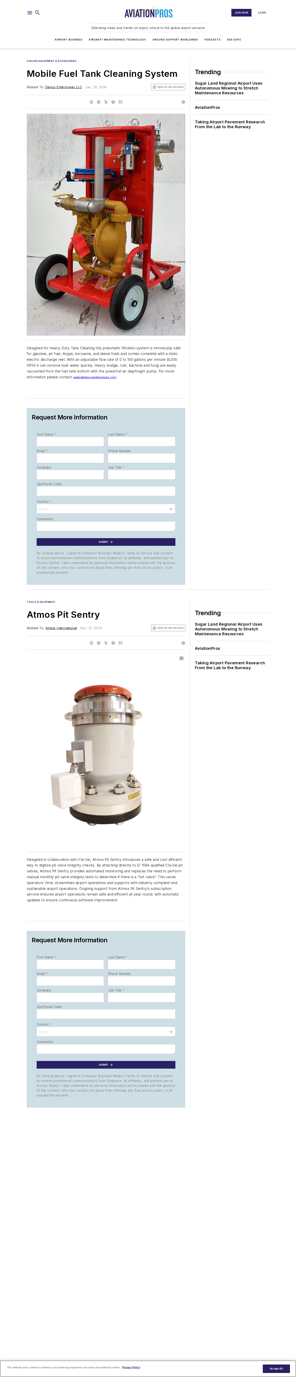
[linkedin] (99, 102)
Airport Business (68, 39)
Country (44, 501)
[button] (30, 13)
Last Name (117, 434)
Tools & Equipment (41, 601)
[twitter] (106, 102)
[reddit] (113, 102)
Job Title (116, 467)
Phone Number (119, 451)
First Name (46, 434)
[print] (183, 102)
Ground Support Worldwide (175, 39)
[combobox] (106, 509)
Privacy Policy (131, 1367)
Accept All (276, 1368)
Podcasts (213, 39)
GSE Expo (234, 39)
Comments (45, 519)
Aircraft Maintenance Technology (117, 39)
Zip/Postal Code (49, 484)
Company (44, 467)
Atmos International (61, 628)
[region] (148, 1368)
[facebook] (91, 102)
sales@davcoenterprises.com (94, 377)
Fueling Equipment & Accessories (52, 60)
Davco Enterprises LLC (63, 87)
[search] (37, 13)
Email (42, 451)
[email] (120, 102)
